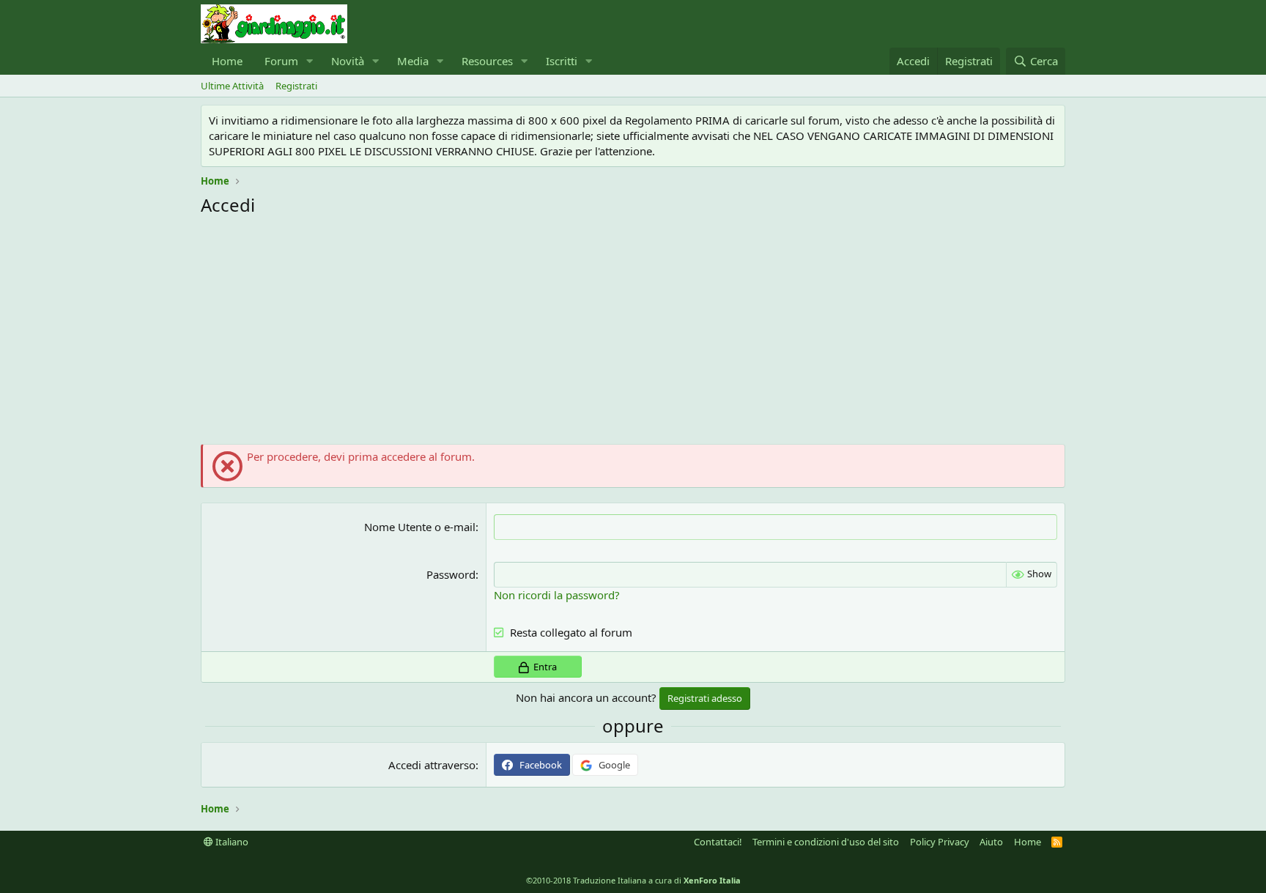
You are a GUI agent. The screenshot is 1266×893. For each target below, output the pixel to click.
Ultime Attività (232, 85)
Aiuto (991, 841)
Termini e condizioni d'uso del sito (825, 841)
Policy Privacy (939, 841)
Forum (281, 60)
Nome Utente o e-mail (419, 526)
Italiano (230, 841)
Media (413, 60)
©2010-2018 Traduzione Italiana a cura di (633, 880)
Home (227, 60)
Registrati (296, 85)
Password (450, 574)
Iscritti (561, 60)
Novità (347, 60)
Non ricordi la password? (557, 595)
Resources (487, 60)
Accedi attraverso (431, 764)
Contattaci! (718, 841)
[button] (310, 61)
